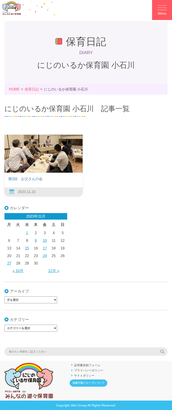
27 (9, 263)
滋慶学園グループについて (88, 382)
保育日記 (32, 89)
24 (45, 256)
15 (27, 248)
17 (45, 248)
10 (45, 240)
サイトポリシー (84, 375)
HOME (14, 89)
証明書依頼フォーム (87, 365)
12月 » (53, 271)
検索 (162, 352)
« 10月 (18, 271)
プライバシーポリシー (88, 370)
